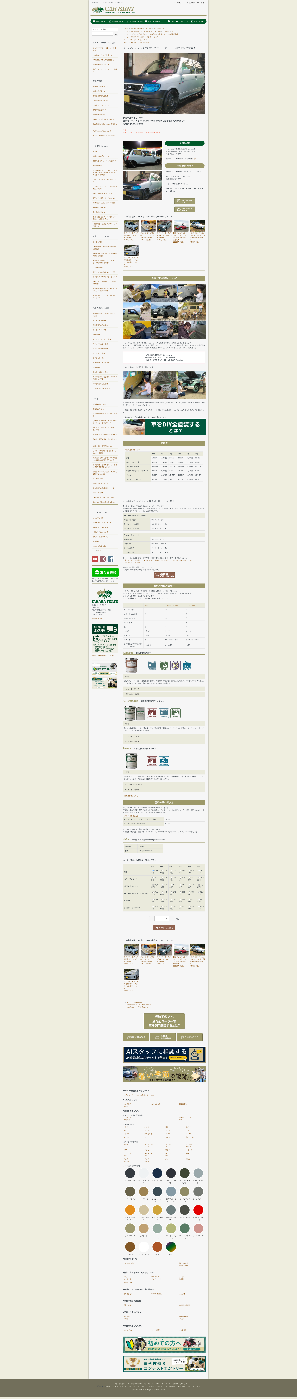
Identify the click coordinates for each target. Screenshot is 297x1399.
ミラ (173, 31)
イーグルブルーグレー (171, 1219)
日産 (166, 1127)
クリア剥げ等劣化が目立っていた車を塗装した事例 (105, 378)
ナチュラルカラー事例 (100, 344)
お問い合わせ (184, 21)
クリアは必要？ (98, 267)
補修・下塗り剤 (129, 1282)
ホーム (126, 28)
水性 (146, 605)
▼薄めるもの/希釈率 (131, 694)
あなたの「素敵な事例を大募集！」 (105, 502)
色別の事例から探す (137, 37)
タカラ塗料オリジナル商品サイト (155, 1386)
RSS (94, 551)
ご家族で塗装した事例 (100, 384)
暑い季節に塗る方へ (99, 207)
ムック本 (182, 1294)
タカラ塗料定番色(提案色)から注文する (104, 49)
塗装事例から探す (118, 21)
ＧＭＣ (167, 1137)
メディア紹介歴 (98, 493)
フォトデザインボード (194, 1386)
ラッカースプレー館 (117, 1386)
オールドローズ (198, 1236)
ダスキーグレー (130, 1180)
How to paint (140, 1386)
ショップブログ (129, 1330)
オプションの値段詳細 (134, 1002)
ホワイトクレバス (143, 1182)
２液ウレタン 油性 (171, 605)
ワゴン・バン (168, 1145)
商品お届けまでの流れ (100, 527)
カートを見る (199, 21)
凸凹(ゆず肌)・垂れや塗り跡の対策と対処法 (104, 248)
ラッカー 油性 (190, 605)
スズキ (188, 1127)
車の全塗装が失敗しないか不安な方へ (105, 125)
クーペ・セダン (189, 1145)
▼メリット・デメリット (133, 689)
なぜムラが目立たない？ (101, 100)
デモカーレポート (99, 479)
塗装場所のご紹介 (127, 1318)
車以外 (188, 1159)
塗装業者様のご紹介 (183, 1318)
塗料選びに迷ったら (99, 115)
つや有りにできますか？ (101, 105)
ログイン (202, 3)
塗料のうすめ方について (101, 156)
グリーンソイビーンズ (171, 1237)
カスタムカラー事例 (99, 320)
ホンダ (146, 1127)
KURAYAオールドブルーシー (171, 1200)
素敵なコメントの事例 (185, 1119)
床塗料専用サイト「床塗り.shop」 (176, 1386)
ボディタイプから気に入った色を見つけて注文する (148, 34)
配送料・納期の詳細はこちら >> (103, 655)
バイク (167, 1159)
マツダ (146, 1130)
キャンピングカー (148, 1155)
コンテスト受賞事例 (127, 1119)
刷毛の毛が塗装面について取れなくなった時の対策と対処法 (105, 262)
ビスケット (143, 1236)
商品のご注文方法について (102, 131)
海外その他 (190, 1137)
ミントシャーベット (157, 1237)
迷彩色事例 (96, 334)
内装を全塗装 (97, 165)
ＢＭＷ (188, 1134)
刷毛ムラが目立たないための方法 (104, 198)
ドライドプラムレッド (198, 1219)
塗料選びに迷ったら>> (131, 796)
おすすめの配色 (129, 1263)
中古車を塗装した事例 (100, 372)
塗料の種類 (127, 1305)
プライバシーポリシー (154, 1384)
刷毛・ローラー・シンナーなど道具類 (105, 70)
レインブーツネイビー (157, 1200)
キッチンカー (168, 1155)
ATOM (99, 551)
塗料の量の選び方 (99, 91)
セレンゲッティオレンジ (130, 1219)
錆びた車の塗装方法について (102, 193)
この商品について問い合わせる (137, 1007)
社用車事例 (96, 367)
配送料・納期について (100, 537)
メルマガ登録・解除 (99, 546)
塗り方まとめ (128, 1294)
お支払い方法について (100, 532)
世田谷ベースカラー (153, 37)
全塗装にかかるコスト (100, 86)
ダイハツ (166, 31)
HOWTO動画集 (156, 1294)
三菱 (187, 1130)
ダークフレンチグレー (171, 1182)
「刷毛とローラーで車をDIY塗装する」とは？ (138, 1095)
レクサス (127, 1134)
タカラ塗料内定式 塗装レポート (103, 488)
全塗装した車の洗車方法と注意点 (104, 272)
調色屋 (108, 1386)
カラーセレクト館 (130, 1386)
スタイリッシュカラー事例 (140, 43)
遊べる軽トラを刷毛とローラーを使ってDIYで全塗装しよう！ (105, 466)
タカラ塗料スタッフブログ (102, 522)
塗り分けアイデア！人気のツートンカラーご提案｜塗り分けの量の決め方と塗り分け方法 (105, 172)
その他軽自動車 (159, 28)
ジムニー (147, 1150)
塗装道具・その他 (136, 21)
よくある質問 (97, 242)
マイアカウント (179, 3)
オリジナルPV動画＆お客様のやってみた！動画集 (104, 452)
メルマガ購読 (155, 1330)
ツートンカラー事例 (99, 330)
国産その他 (148, 1134)
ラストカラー (157, 1254)
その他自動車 (146, 1160)
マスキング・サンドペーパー (156, 1278)
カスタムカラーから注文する (102, 55)
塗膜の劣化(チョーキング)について (104, 161)
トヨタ (126, 1127)
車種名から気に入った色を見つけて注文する (146, 31)
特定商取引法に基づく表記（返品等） (139, 1005)
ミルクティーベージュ (143, 1219)
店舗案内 (96, 541)
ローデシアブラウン (184, 1200)
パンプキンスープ (157, 1219)
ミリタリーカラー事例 (100, 349)
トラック (189, 1150)
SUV (125, 1150)
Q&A (172, 21)
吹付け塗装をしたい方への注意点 (104, 203)
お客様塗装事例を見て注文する (141, 28)
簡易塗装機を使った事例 (101, 363)
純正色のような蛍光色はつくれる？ (105, 434)
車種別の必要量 (184, 1305)
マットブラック (184, 1217)
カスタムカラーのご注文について (104, 136)
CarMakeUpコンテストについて (103, 497)
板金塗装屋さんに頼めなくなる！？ (105, 277)
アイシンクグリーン (184, 1237)
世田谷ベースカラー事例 (139, 40)
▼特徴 (126, 676)
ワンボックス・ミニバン (149, 1145)
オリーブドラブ (130, 1199)
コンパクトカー (127, 1155)
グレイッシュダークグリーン (184, 1182)
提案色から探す (101, 21)
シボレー (147, 1137)
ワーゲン (127, 1137)
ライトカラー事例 (99, 358)
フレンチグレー (198, 1199)
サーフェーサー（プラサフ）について (105, 181)
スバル (167, 1130)
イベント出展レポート (100, 483)
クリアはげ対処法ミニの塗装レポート (105, 415)
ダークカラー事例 (99, 353)
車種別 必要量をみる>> (131, 450)
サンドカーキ (143, 1199)
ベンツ (167, 1134)
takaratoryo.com (97, 618)
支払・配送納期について (157, 21)
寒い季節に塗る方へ (99, 212)
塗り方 (95, 151)
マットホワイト (143, 1254)
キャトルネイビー (157, 1182)
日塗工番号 (183, 1104)
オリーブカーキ (130, 1236)
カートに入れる (166, 927)
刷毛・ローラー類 (127, 1278)
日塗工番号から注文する (101, 64)
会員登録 (192, 3)
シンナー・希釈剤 (183, 1278)
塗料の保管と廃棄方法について (103, 446)
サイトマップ (166, 1384)
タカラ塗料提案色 (127, 1105)
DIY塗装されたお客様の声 (101, 388)
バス (187, 1153)
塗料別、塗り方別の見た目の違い (104, 119)
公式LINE (182, 1330)
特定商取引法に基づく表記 (138, 1384)
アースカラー (130, 1254)
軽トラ (167, 1150)
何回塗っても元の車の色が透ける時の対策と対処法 (105, 255)
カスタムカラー (156, 1104)
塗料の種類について (99, 110)
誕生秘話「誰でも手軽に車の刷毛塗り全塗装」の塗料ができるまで (105, 459)
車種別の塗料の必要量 (100, 96)
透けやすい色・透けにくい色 (184, 1264)
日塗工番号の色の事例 (100, 325)
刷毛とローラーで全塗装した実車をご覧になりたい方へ (105, 473)
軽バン (126, 1144)
